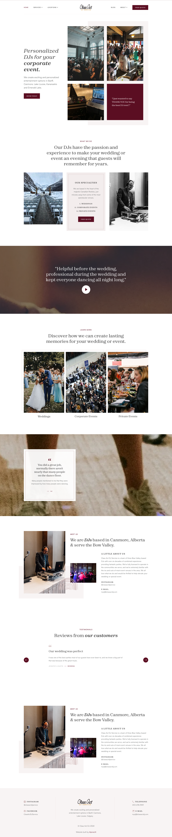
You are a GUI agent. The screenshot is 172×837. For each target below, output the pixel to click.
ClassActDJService (31, 815)
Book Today (32, 97)
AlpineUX (92, 833)
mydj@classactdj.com (109, 593)
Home (26, 8)
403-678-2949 (138, 806)
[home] (86, 8)
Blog (113, 8)
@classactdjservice (108, 586)
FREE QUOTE (86, 220)
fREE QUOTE (140, 8)
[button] (38, 8)
